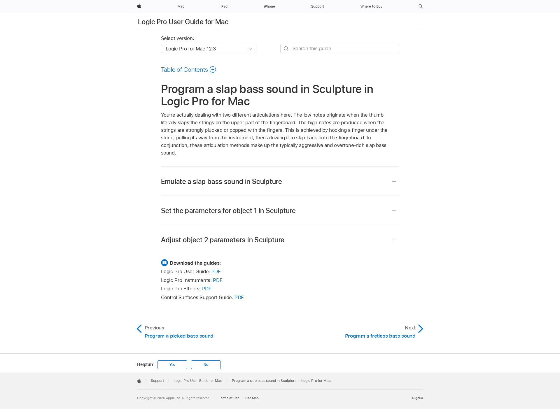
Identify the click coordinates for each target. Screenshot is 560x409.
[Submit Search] (287, 49)
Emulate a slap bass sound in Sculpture (221, 181)
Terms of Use (229, 398)
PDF (216, 271)
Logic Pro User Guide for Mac (183, 21)
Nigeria (417, 398)
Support (157, 381)
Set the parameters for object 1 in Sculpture (228, 210)
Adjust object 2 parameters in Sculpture (223, 240)
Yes (172, 365)
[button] (420, 6)
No (206, 365)
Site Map (252, 398)
